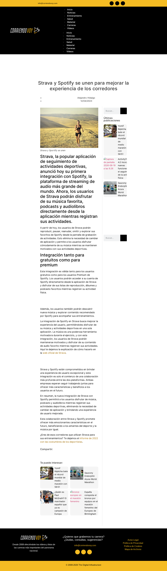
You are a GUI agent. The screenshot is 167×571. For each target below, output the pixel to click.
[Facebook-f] (112, 3)
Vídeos (70, 51)
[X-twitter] (123, 3)
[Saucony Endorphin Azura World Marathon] (76, 473)
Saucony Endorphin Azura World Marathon (123, 189)
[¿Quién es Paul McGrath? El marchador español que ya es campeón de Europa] (46, 496)
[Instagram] (117, 3)
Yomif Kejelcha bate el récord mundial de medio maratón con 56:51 (61, 477)
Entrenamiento (74, 39)
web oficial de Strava (54, 353)
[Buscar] (123, 111)
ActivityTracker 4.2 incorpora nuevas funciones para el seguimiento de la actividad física (125, 168)
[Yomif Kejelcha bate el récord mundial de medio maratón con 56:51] (46, 473)
